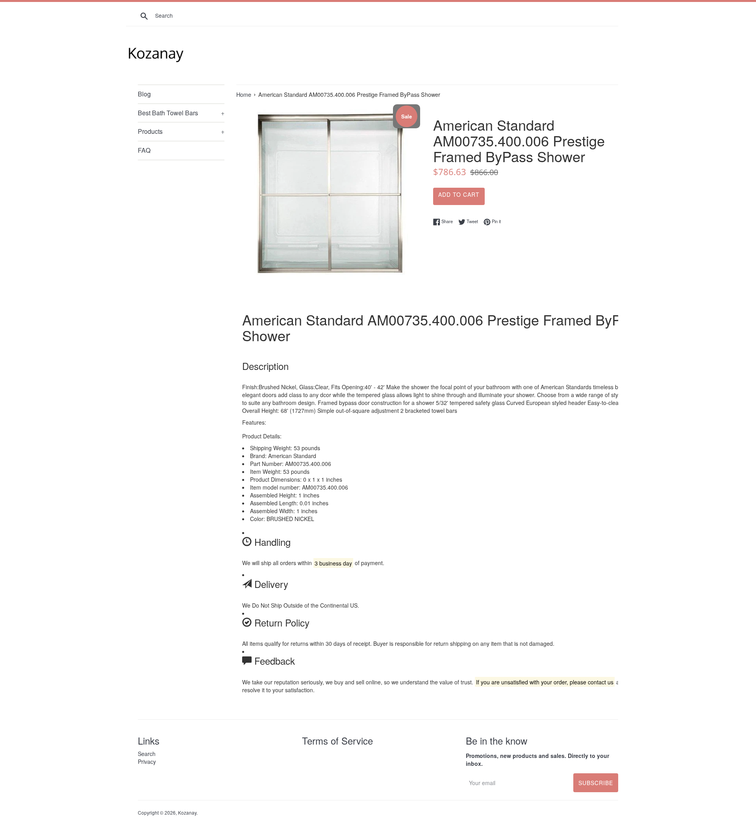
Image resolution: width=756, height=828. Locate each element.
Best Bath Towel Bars (181, 112)
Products (181, 131)
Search (147, 754)
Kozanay (187, 812)
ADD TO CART (459, 194)
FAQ (144, 150)
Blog (144, 93)
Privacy (147, 761)
